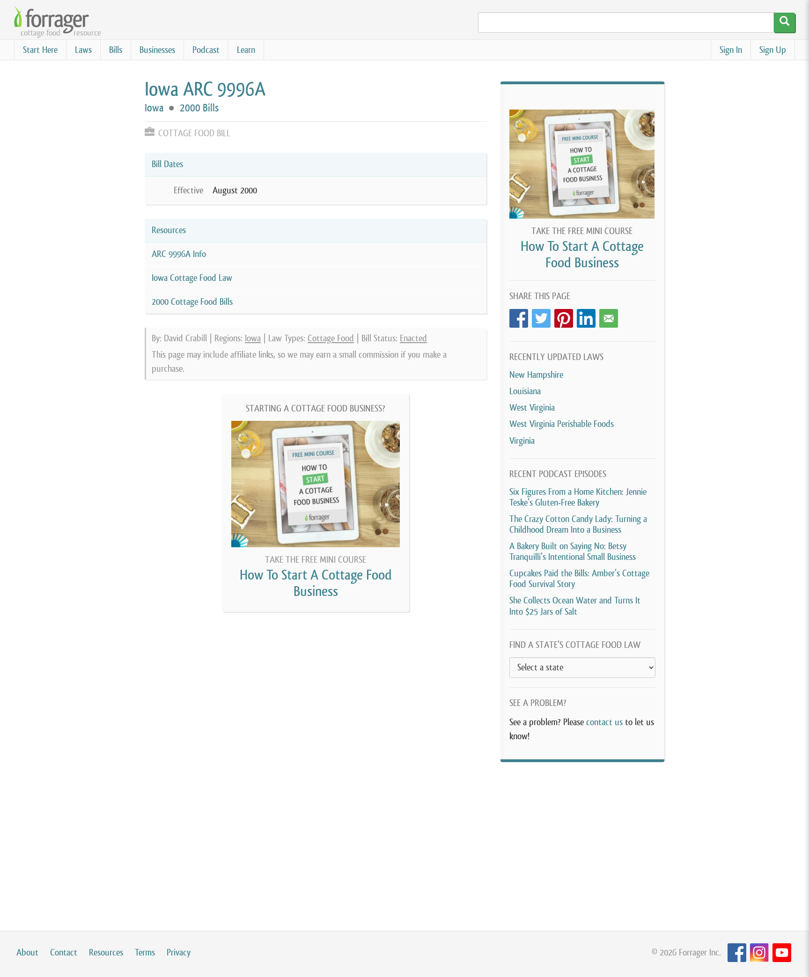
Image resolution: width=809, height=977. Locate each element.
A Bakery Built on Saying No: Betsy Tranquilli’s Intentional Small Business (572, 551)
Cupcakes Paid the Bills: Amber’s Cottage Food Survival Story (579, 578)
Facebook (518, 316)
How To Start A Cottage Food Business (316, 583)
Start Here (40, 50)
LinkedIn (586, 316)
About (27, 952)
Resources (106, 952)
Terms (145, 952)
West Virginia (532, 407)
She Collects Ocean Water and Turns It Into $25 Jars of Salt (574, 606)
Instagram (759, 953)
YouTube (781, 953)
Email (609, 316)
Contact (63, 952)
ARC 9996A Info (179, 254)
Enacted (413, 338)
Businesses (157, 50)
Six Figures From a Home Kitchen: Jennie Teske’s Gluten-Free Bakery (578, 497)
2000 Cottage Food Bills (192, 302)
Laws (83, 50)
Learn (246, 50)
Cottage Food (331, 338)
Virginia (522, 441)
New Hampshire (536, 375)
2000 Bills (199, 108)
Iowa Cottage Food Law (192, 278)
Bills (115, 50)
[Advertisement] (582, 837)
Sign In (731, 50)
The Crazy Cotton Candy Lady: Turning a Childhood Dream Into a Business (578, 524)
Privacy (179, 952)
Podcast (206, 50)
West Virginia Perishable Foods (561, 424)
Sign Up (772, 50)
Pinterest (563, 316)
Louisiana (525, 391)
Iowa (154, 108)
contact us (604, 722)
